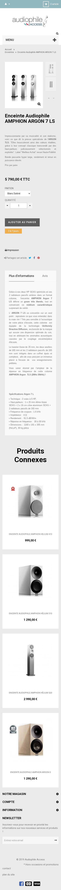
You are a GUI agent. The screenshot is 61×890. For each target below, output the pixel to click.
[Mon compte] (6, 4)
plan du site (8, 874)
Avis (45, 276)
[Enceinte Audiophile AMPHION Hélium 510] (31, 580)
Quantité (10, 200)
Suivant (53, 98)
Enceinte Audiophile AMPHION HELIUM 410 (30, 534)
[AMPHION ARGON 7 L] (51, 69)
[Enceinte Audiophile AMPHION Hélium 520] (31, 660)
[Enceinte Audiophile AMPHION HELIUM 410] (31, 501)
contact (6, 868)
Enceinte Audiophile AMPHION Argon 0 (30, 772)
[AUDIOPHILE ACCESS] (30, 21)
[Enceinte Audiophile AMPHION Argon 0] (31, 739)
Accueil (8, 49)
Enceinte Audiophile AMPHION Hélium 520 (30, 692)
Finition (9, 188)
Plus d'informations (21, 276)
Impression (13, 250)
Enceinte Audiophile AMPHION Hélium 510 (30, 613)
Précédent (48, 98)
